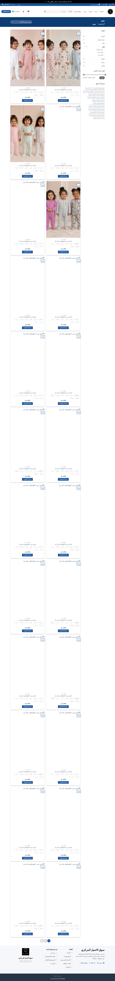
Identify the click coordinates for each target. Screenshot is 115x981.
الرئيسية (101, 24)
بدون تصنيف (101, 39)
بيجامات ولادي (77, 11)
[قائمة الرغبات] (28, 11)
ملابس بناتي (101, 112)
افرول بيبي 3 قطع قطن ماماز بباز (63, 89)
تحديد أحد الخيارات (63, 100)
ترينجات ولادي (100, 100)
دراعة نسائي (101, 109)
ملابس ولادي (92, 115)
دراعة (96, 11)
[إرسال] (45, 11)
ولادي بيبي (100, 55)
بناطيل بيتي (90, 91)
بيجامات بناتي (100, 94)
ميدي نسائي (101, 117)
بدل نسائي (101, 91)
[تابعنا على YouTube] (2, 4)
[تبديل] (84, 47)
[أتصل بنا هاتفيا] (3, 4)
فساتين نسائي (92, 109)
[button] (23, 11)
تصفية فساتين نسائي (99, 103)
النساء (101, 11)
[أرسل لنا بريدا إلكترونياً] (5, 4)
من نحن (19, 4)
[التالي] (41, 940)
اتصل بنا (13, 4)
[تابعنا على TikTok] (7, 4)
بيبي (103, 46)
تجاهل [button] (45, 1)
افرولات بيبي (94, 88)
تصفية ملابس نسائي (99, 106)
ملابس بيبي (100, 52)
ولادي (90, 11)
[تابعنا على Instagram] (9, 4)
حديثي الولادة (99, 49)
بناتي (85, 11)
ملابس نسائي (100, 115)
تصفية (103, 59)
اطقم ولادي (101, 88)
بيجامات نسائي (100, 97)
